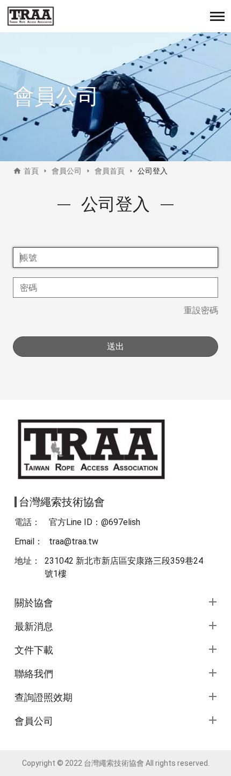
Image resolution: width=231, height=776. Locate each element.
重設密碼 (201, 310)
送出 (115, 346)
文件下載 (34, 650)
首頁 (31, 171)
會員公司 (67, 171)
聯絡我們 (34, 673)
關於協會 (34, 602)
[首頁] (30, 16)
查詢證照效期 (44, 697)
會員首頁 (110, 171)
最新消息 (34, 626)
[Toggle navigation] (217, 16)
